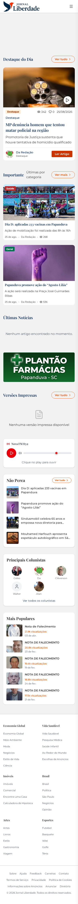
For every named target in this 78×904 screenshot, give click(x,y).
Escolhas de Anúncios (55, 759)
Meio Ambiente (12, 739)
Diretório (65, 886)
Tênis (45, 853)
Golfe (45, 847)
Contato (64, 873)
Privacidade (39, 879)
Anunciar (51, 886)
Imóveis (8, 783)
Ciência (7, 765)
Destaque (13, 118)
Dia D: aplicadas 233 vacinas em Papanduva (36, 224)
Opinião (47, 809)
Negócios (9, 752)
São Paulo (48, 796)
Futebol (47, 827)
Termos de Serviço (17, 879)
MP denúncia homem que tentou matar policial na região (35, 127)
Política (46, 790)
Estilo (6, 840)
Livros (6, 834)
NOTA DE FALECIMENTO (42, 642)
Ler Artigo (62, 154)
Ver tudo (61, 59)
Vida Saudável (50, 733)
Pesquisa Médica (52, 739)
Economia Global (13, 733)
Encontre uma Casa (15, 796)
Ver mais (61, 175)
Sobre (12, 873)
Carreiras (50, 873)
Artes (6, 827)
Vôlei (45, 840)
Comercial (9, 790)
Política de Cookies (60, 879)
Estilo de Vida (11, 759)
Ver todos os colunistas (39, 600)
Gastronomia (11, 847)
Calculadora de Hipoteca (18, 803)
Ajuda (23, 873)
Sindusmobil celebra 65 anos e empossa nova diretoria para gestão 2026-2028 (43, 521)
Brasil (45, 783)
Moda (6, 746)
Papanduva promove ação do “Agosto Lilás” (36, 285)
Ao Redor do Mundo (54, 752)
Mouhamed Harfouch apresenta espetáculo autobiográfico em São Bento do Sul (45, 536)
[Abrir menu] (71, 6)
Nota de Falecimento (40, 626)
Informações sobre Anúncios (25, 886)
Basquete (48, 834)
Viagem (7, 853)
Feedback (36, 873)
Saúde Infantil (50, 746)
